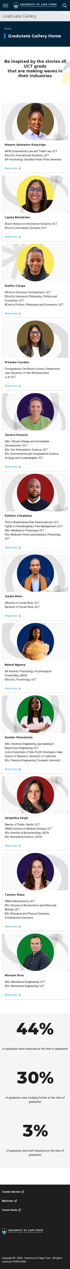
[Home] (22, 1231)
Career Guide (9, 1210)
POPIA (16, 1261)
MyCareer (7, 1201)
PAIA (23, 1261)
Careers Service (11, 1191)
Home (7, 28)
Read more (11, 168)
